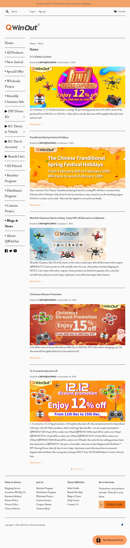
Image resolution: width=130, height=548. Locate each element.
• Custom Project (11, 208)
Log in (33, 11)
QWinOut (24, 525)
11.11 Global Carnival (40, 56)
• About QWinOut (12, 238)
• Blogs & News (11, 223)
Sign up (42, 11)
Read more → (36, 124)
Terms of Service (12, 508)
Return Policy (11, 500)
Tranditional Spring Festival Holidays (49, 137)
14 (79, 469)
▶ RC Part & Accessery (15, 144)
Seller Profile (73, 488)
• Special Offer (14, 71)
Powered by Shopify (37, 525)
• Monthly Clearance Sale (14, 99)
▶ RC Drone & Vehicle (15, 129)
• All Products (14, 52)
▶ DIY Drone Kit (15, 114)
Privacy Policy (11, 504)
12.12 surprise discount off (43, 371)
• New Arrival (14, 62)
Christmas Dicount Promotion (46, 294)
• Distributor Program (13, 193)
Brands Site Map (75, 492)
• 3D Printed (13, 165)
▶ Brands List (15, 156)
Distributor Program (46, 492)
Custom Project (43, 500)
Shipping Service (12, 488)
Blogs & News (74, 496)
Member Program (44, 488)
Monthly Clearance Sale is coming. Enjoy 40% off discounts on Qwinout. (67, 218)
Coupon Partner (44, 504)
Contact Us (72, 504)
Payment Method (13, 496)
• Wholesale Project (12, 84)
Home (9, 42)
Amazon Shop (43, 508)
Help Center (73, 500)
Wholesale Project (44, 496)
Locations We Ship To (15, 492)
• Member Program (11, 178)
